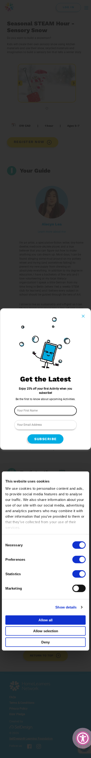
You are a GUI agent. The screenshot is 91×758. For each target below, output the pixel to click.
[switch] (79, 559)
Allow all (45, 620)
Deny (45, 642)
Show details (66, 607)
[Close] (83, 316)
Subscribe (45, 439)
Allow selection (45, 631)
